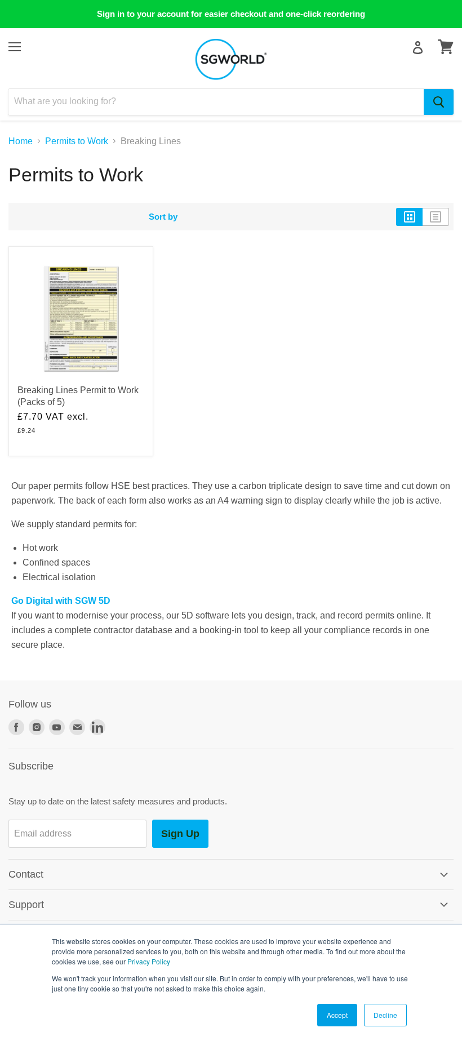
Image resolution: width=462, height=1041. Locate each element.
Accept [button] (337, 1015)
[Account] (418, 47)
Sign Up (180, 833)
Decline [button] (385, 1015)
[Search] (439, 102)
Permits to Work (76, 141)
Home (20, 141)
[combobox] (216, 102)
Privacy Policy (148, 961)
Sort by (163, 216)
